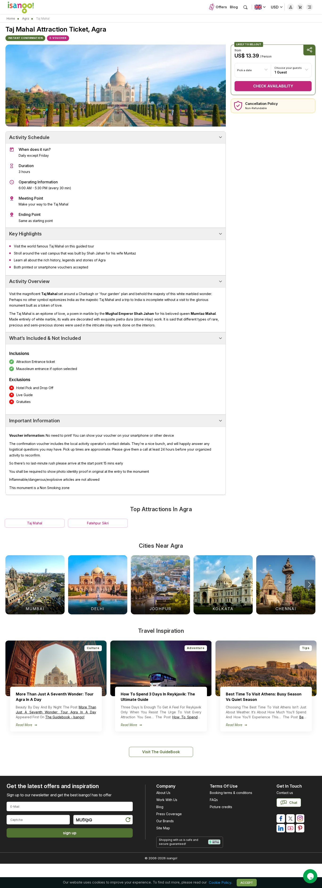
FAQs (214, 800)
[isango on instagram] (300, 818)
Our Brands (165, 821)
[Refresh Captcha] (127, 820)
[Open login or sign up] (290, 7)
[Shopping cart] (300, 7)
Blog (234, 7)
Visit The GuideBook (161, 751)
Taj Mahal (34, 523)
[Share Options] (309, 50)
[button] (309, 584)
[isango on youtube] (290, 828)
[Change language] (260, 7)
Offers (221, 7)
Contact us (285, 793)
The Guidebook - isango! (64, 717)
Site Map (163, 828)
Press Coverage (169, 814)
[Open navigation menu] (309, 7)
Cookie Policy (220, 882)
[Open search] (245, 7)
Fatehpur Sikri (98, 523)
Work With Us (166, 800)
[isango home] (25, 7)
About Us (163, 793)
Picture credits (221, 807)
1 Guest (281, 72)
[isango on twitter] (290, 818)
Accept (246, 882)
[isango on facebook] (281, 818)
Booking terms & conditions (231, 793)
